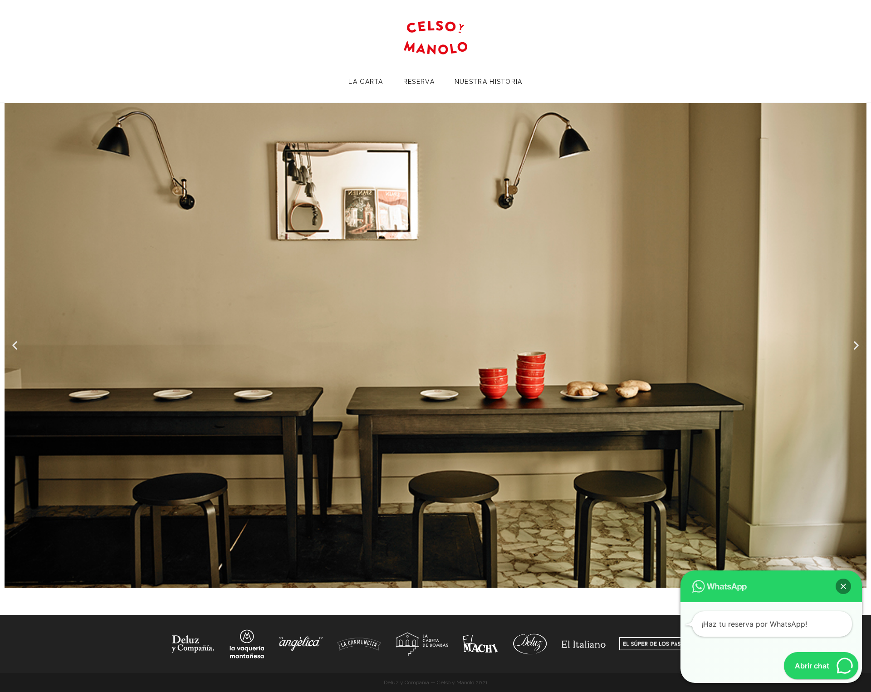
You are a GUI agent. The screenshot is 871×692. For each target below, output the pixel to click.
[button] (14, 345)
